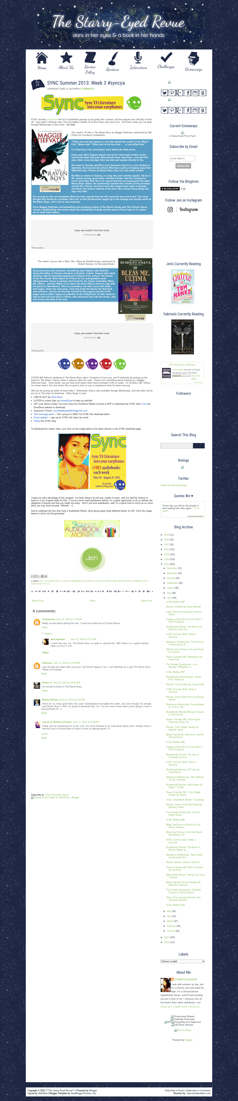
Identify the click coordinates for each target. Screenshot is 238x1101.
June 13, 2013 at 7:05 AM (69, 619)
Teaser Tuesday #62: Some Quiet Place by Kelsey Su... (183, 720)
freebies (76, 580)
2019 (167, 534)
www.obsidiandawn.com (198, 1093)
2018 (167, 539)
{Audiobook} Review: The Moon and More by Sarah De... (184, 628)
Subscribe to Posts (174, 1090)
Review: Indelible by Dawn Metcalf (183, 606)
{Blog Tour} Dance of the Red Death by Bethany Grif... (184, 833)
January (171, 931)
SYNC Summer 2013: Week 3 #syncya (86, 83)
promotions (124, 580)
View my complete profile (180, 1007)
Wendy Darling (50, 699)
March (170, 921)
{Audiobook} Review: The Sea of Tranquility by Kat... (182, 756)
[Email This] (32, 576)
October (171, 578)
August (171, 588)
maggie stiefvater (105, 580)
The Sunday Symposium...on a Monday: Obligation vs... (181, 665)
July (169, 593)
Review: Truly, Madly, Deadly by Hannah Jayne (182, 728)
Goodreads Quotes (195, 516)
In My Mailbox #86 (175, 742)
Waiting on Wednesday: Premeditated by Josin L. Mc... (185, 705)
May (169, 911)
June (169, 597)
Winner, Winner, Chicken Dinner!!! (183, 862)
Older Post (146, 600)
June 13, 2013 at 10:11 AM (66, 682)
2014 (167, 559)
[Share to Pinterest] (46, 576)
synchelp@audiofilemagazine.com (70, 410)
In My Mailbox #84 (175, 905)
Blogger (188, 1040)
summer (136, 580)
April (169, 916)
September (173, 583)
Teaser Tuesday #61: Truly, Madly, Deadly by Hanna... (183, 793)
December (172, 568)
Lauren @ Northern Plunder (57, 722)
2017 (167, 544)
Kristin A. (47, 682)
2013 (42, 580)
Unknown (47, 663)
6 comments (87, 89)
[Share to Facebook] (42, 576)
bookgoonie (48, 619)
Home (92, 600)
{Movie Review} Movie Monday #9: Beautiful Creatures (183, 883)
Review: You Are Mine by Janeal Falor (185, 684)
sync (145, 580)
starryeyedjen (58, 639)
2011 (167, 942)
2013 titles (56, 397)
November (172, 573)
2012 (167, 937)
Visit (144, 404)
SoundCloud (66, 400)
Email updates (41, 417)
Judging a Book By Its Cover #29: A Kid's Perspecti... (184, 620)
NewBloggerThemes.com (83, 1093)
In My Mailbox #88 (175, 601)
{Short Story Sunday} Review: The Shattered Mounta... (183, 898)
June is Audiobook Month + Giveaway (185, 799)
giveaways (88, 580)
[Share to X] (39, 576)
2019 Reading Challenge (182, 364)
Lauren (44, 734)
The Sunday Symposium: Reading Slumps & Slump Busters (183, 891)
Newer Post (38, 600)
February (171, 926)
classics (65, 580)
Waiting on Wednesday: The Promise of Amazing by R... (185, 643)
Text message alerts (44, 414)
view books (198, 382)
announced (52, 119)
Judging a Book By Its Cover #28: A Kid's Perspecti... (184, 748)
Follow (37, 421)
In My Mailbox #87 (175, 672)
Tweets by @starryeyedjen (173, 485)
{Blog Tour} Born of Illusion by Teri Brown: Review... (183, 826)
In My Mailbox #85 (175, 819)
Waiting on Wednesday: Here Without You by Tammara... (185, 778)
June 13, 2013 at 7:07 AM (83, 639)
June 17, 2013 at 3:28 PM (86, 722)
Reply (45, 627)
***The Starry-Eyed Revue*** (60, 1090)
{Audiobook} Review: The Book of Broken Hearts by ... (183, 848)
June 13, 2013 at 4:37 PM (72, 699)
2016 (167, 549)
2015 (167, 554)
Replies (48, 633)
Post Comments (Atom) (57, 795)
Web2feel (43, 1093)
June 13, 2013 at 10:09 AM (66, 663)
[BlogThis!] (36, 576)
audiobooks (52, 580)
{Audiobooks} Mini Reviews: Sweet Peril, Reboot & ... (183, 678)
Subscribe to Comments (198, 1090)
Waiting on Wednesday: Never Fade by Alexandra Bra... (184, 856)
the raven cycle (40, 583)
